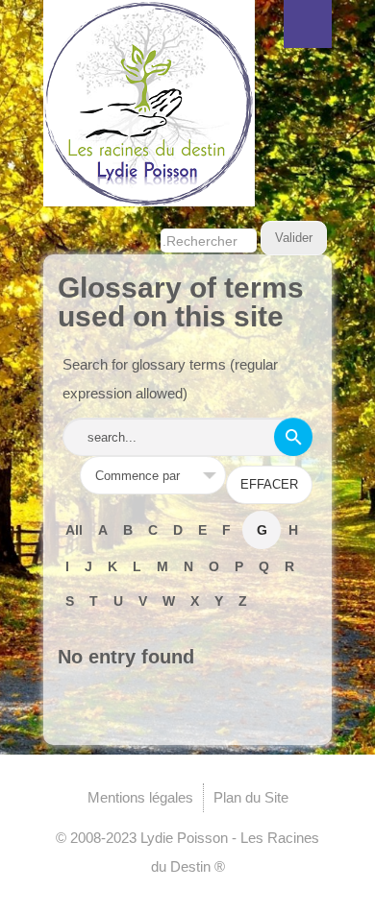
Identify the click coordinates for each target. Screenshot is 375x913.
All (74, 530)
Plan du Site (250, 797)
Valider (293, 237)
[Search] (293, 437)
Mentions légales (140, 797)
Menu (308, 24)
